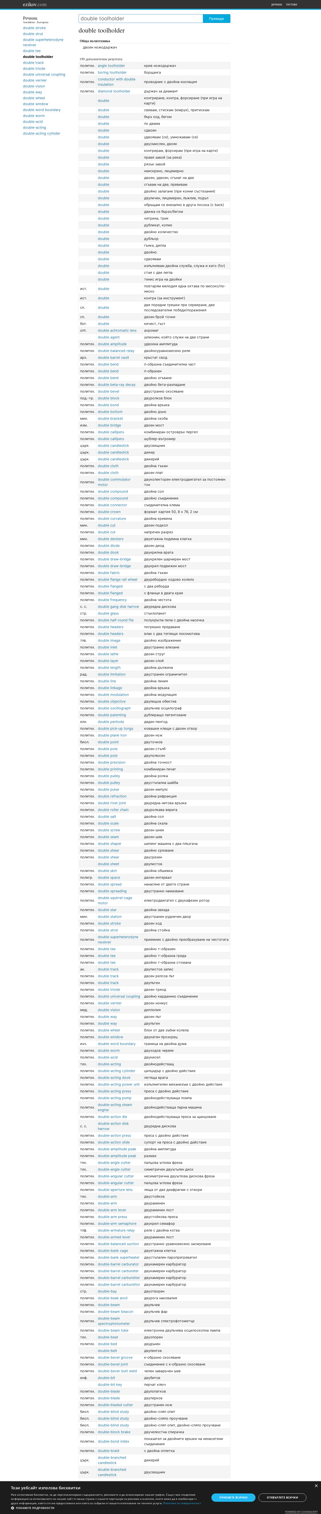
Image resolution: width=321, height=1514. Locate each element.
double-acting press (114, 1091)
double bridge (109, 425)
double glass (108, 613)
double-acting (34, 127)
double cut (107, 525)
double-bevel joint (113, 1364)
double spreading (112, 891)
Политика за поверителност (182, 1503)
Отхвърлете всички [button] (282, 1497)
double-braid (108, 1450)
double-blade (109, 1391)
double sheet (108, 864)
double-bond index (113, 1441)
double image (109, 640)
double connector (112, 505)
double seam (108, 837)
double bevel (108, 391)
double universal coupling (44, 74)
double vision (34, 86)
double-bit (106, 1377)
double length (109, 667)
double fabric (109, 572)
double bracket (110, 418)
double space (109, 877)
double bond (108, 405)
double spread (110, 884)
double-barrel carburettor (119, 1284)
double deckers (110, 539)
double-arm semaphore (117, 1223)
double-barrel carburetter (119, 1277)
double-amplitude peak (117, 1149)
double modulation (113, 694)
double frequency (112, 600)
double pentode (111, 721)
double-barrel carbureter (118, 1271)
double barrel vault (113, 357)
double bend (108, 364)
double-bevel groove (115, 1357)
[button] (107, 1508)
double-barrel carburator (118, 1264)
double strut (33, 33)
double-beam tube (113, 1330)
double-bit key (110, 1384)
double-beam (109, 1305)
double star (107, 910)
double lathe (108, 654)
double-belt (107, 1350)
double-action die (112, 1116)
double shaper (109, 843)
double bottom (110, 411)
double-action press (114, 1135)
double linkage (110, 688)
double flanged (110, 586)
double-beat (108, 1337)
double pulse (108, 789)
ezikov (35, 4)
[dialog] (160, 1497)
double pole (107, 749)
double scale (108, 823)
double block (108, 398)
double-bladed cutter (115, 1405)
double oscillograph (114, 708)
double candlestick (113, 445)
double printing (110, 769)
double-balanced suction (118, 1244)
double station (110, 916)
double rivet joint (112, 803)
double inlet (107, 647)
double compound (113, 491)
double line (107, 681)
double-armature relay (116, 1230)
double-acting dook (114, 1077)
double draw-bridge (114, 559)
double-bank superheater (119, 1257)
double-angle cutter (114, 1162)
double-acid (33, 121)
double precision (111, 762)
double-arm (107, 1196)
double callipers (111, 432)
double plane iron (112, 735)
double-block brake (114, 1432)
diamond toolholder (114, 91)
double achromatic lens (117, 330)
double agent (109, 337)
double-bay (107, 1291)
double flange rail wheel (117, 579)
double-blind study (113, 1411)
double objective (112, 701)
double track (33, 62)
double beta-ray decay (117, 384)
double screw (109, 830)
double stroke (34, 28)
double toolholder (38, 56)
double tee (32, 51)
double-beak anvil (113, 1298)
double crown (109, 511)
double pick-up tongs (115, 728)
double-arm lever (112, 1210)
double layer (108, 660)
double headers (110, 627)
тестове (291, 4)
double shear (108, 850)
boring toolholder (112, 72)
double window (35, 104)
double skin (107, 870)
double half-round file (116, 620)
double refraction (112, 796)
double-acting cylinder (41, 133)
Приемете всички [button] (233, 1497)
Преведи (216, 18)
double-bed (107, 1344)
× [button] (316, 1486)
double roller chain (113, 809)
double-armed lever (114, 1237)
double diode (109, 545)
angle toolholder (111, 65)
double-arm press (112, 1216)
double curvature (112, 518)
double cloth (108, 466)
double (103, 100)
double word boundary (42, 109)
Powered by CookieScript (301, 1511)
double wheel (34, 98)
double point (108, 742)
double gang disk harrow (118, 606)
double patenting (112, 715)
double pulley (109, 776)
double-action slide (114, 1142)
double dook (108, 552)
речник (276, 4)
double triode (34, 68)
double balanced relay (116, 350)
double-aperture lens (115, 1189)
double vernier (35, 80)
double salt (107, 816)
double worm (34, 115)
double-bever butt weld (117, 1371)
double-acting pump (114, 1098)
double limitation (112, 674)
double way (32, 92)
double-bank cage (113, 1250)
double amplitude (112, 344)
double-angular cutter (116, 1176)
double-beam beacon (115, 1311)
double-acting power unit (119, 1084)
